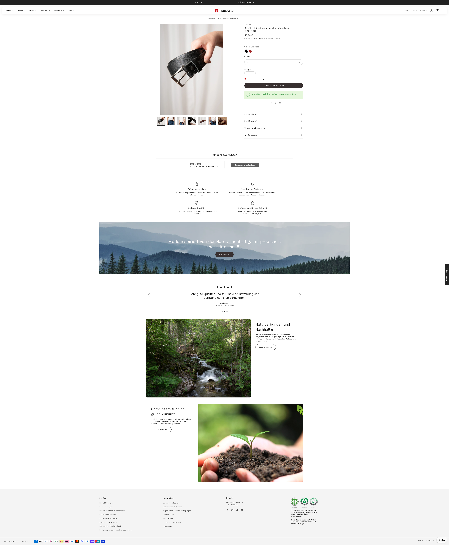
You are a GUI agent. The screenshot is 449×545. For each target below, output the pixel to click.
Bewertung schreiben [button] (245, 165)
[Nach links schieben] (154, 121)
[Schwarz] (246, 51)
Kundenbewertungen (107, 514)
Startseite (211, 19)
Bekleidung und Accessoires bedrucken (115, 530)
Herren (20, 10)
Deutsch (422, 10)
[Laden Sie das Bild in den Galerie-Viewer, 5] (202, 121)
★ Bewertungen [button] (447, 274)
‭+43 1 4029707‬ (232, 505)
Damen (8, 10)
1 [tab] (222, 311)
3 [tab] (227, 311)
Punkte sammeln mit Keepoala (112, 511)
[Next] (253, 2)
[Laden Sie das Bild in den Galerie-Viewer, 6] (212, 121)
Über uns (44, 10)
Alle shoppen (224, 254)
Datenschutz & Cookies (172, 507)
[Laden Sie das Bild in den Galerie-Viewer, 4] (191, 121)
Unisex (31, 10)
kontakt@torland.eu (234, 502)
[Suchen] (442, 10)
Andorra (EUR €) (409, 10)
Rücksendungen (105, 507)
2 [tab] (224, 311)
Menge (247, 69)
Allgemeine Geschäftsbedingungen (177, 511)
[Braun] (250, 51)
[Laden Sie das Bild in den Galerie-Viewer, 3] (181, 121)
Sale (70, 10)
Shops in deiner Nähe (108, 518)
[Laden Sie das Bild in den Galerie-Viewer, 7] (222, 121)
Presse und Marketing (172, 522)
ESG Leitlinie (168, 518)
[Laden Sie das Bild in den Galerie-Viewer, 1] (161, 121)
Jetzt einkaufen (265, 347)
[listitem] (224, 2)
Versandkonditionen (171, 503)
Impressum (167, 526)
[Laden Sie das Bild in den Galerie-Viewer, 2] (171, 121)
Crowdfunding (168, 514)
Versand (257, 38)
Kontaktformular (106, 503)
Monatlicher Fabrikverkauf (110, 526)
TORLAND (248, 25)
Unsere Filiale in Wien (108, 522)
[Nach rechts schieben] (229, 121)
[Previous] (195, 2)
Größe (247, 57)
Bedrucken (58, 10)
